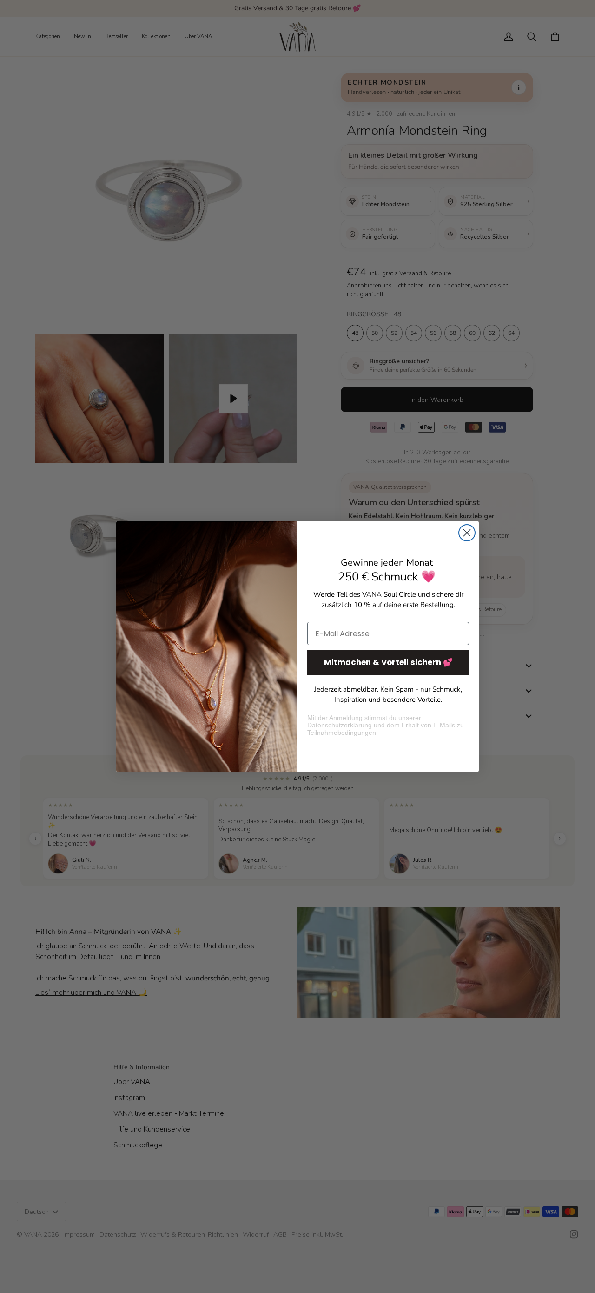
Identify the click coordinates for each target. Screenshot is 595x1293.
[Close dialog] (467, 533)
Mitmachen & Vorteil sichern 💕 (388, 662)
